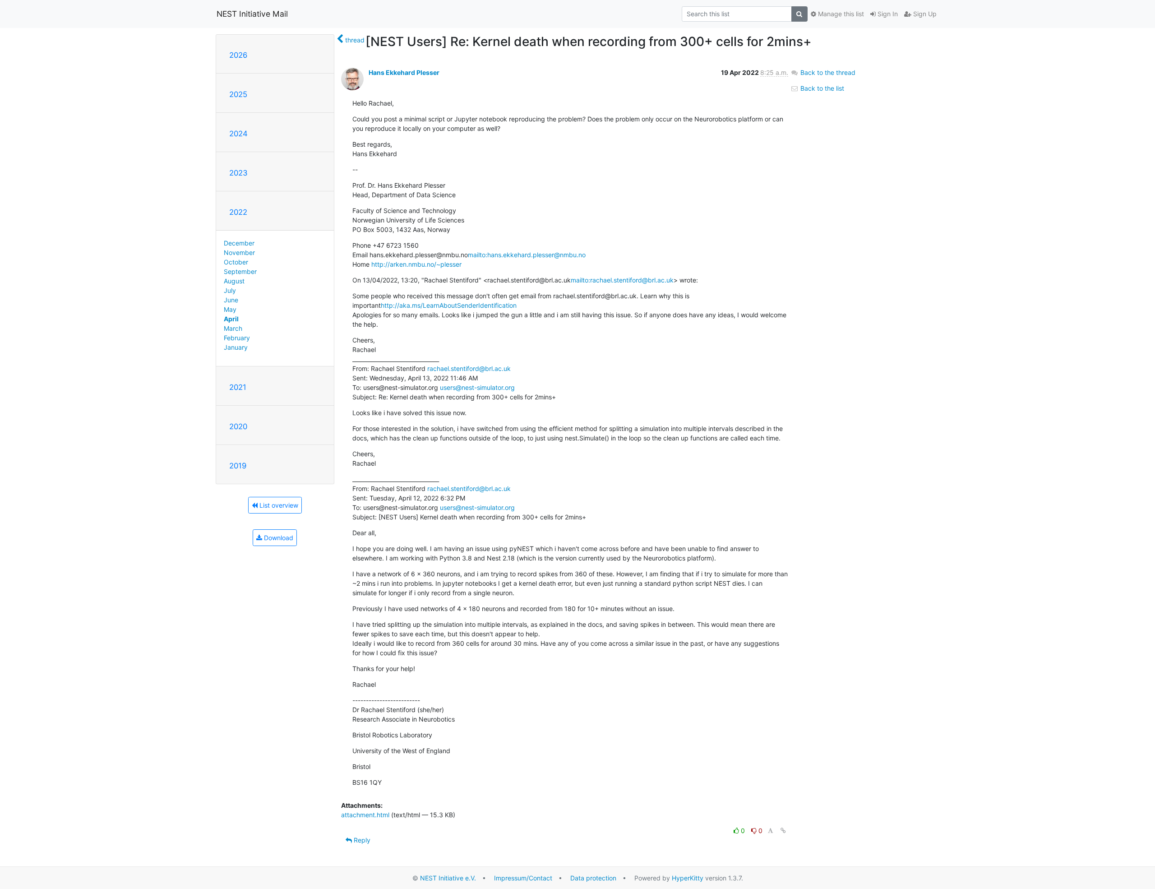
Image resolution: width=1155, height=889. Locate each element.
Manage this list (840, 14)
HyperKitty (687, 878)
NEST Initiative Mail (252, 14)
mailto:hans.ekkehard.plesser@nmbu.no (527, 255)
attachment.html (365, 815)
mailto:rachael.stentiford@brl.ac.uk (622, 280)
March (233, 328)
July (230, 290)
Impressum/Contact (523, 878)
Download (277, 538)
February (237, 338)
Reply (361, 840)
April (231, 319)
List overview (278, 505)
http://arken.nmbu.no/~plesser (416, 264)
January (236, 347)
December (239, 243)
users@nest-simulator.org (477, 387)
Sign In (887, 14)
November (239, 252)
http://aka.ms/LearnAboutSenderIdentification (449, 305)
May (230, 309)
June (231, 300)
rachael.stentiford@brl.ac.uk (469, 368)
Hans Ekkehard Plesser (404, 72)
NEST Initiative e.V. (448, 878)
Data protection (593, 878)
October (236, 262)
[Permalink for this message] (783, 830)
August (234, 281)
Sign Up (924, 14)
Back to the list (821, 88)
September (240, 271)
